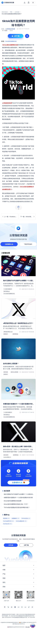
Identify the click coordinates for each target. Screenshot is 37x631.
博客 (11, 12)
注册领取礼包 (9, 244)
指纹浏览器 (5, 12)
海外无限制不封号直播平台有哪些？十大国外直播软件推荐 (19, 494)
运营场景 (17, 12)
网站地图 (27, 627)
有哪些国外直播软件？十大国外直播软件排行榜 (18, 497)
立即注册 (10, 545)
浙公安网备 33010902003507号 (28, 622)
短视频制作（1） (16, 518)
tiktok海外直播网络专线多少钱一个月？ (16, 504)
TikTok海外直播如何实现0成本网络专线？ (17, 507)
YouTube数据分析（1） (21, 521)
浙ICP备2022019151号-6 (18, 624)
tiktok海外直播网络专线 (10, 41)
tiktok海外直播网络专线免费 (12, 501)
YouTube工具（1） (7, 523)
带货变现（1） (6, 518)
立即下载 (26, 545)
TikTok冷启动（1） (25, 518)
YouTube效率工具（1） (8, 521)
